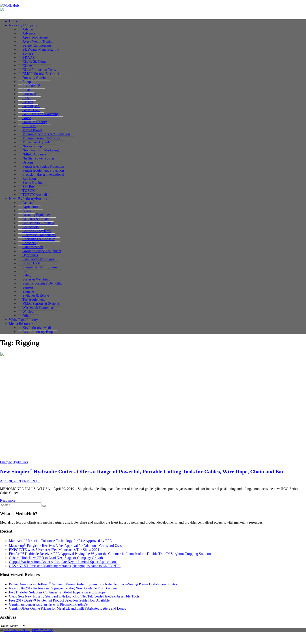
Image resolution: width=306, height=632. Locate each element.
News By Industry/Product (28, 199)
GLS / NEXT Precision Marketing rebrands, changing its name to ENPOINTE (65, 566)
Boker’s (28, 53)
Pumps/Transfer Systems (39, 267)
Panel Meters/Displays (38, 259)
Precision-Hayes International (43, 174)
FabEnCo (29, 94)
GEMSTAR (31, 110)
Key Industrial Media (37, 328)
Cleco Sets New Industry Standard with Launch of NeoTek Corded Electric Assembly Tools (74, 596)
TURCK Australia (35, 194)
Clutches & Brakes (35, 219)
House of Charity (34, 122)
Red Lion (29, 178)
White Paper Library (23, 319)
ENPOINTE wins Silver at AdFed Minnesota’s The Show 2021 (54, 550)
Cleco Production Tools (39, 69)
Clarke (27, 65)
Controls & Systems (36, 231)
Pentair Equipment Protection (43, 170)
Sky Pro (28, 186)
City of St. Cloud (34, 61)
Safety (26, 275)
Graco (26, 118)
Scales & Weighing (36, 279)
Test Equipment (33, 299)
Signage (28, 291)
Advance (28, 33)
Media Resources (21, 324)
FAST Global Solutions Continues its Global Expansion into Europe (57, 592)
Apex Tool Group (35, 37)
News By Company (23, 25)
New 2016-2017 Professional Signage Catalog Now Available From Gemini (63, 588)
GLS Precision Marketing (40, 114)
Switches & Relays (35, 295)
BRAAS (28, 57)
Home (13, 21)
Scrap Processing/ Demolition (43, 283)
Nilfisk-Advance (34, 154)
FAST (26, 98)
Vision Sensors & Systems (41, 303)
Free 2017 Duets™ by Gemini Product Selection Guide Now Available (59, 600)
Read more (7, 500)
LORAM (29, 126)
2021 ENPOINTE (17, 630)
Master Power (32, 130)
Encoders (29, 243)
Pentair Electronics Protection (43, 166)
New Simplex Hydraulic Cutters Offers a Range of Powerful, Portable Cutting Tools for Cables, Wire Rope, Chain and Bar (142, 472)
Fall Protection (32, 247)
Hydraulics (30, 255)
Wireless (28, 311)
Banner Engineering (36, 45)
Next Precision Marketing (40, 150)
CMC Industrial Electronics (41, 73)
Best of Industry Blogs (38, 332)
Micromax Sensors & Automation (46, 134)
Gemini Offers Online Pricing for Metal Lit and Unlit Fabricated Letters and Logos (67, 608)
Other (26, 315)
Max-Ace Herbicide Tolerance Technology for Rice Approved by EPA (60, 541)
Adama (27, 29)
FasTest (27, 102)
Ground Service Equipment (41, 251)
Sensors (27, 287)
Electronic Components (39, 235)
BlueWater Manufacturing (40, 49)
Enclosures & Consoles (38, 239)
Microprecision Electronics (41, 138)
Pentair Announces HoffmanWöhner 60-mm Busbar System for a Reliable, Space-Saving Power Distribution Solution (94, 584)
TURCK (28, 190)
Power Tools (31, 263)
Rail (25, 271)
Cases (26, 211)
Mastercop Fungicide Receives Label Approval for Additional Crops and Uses (65, 546)
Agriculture (30, 207)
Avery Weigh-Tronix (37, 41)
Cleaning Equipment (37, 215)
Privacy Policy (42, 630)
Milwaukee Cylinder (37, 142)
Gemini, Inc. (31, 106)
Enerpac (28, 82)
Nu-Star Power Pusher (38, 158)
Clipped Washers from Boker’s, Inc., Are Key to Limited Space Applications (63, 562)
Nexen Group (32, 146)
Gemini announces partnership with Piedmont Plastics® (48, 604)
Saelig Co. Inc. (32, 182)
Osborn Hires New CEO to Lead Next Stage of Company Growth (56, 558)
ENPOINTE (31, 86)
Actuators (29, 203)
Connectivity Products (38, 223)
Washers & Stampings (38, 307)
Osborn (27, 162)
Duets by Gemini (34, 78)
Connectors (30, 227)
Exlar (26, 90)
